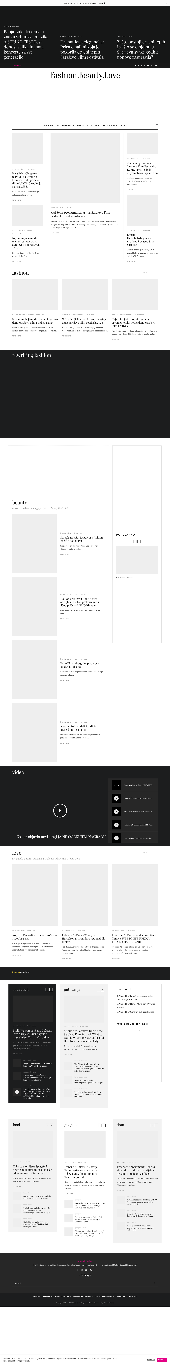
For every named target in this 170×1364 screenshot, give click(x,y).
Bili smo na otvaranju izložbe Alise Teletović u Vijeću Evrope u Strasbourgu (141, 598)
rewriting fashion (31, 354)
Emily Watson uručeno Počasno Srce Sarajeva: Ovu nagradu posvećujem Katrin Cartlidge (32, 1034)
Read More (55, 233)
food (16, 1124)
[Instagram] (141, 66)
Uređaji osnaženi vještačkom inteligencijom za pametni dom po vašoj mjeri (141, 1227)
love (94, 125)
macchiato (49, 125)
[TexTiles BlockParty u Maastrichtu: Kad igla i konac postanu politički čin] (121, 379)
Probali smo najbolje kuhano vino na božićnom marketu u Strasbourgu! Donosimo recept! (37, 1210)
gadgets (70, 1124)
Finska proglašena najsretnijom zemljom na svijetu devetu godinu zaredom (88, 1094)
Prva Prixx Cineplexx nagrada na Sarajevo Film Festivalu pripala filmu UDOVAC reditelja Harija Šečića (26, 180)
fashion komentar (26, 230)
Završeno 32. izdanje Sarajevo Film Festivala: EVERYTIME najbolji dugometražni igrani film (142, 168)
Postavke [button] (151, 1360)
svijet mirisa (72, 594)
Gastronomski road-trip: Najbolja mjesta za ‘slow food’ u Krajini (37, 1197)
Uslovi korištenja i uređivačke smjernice (74, 1296)
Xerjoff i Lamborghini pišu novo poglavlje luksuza (79, 665)
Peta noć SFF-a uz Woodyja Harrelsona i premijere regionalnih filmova (83, 938)
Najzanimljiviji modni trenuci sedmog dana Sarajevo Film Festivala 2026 (35, 321)
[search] (155, 1283)
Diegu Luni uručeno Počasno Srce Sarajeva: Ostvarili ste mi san (37, 1064)
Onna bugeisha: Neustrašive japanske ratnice (139, 1062)
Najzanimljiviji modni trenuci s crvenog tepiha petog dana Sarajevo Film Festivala (133, 322)
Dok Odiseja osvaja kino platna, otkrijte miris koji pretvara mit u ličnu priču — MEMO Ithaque (80, 602)
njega (69, 533)
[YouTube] (148, 66)
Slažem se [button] (161, 1360)
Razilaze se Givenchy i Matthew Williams (140, 1074)
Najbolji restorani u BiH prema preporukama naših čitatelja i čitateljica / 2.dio (36, 1224)
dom (120, 1124)
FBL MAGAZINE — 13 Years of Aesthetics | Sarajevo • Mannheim (85, 3)
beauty (81, 125)
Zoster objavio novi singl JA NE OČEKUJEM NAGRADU (61, 836)
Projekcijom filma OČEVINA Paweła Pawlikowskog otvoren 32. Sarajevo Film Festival (37, 1077)
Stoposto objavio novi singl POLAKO (141, 586)
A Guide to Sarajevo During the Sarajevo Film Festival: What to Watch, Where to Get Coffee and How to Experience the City (84, 1036)
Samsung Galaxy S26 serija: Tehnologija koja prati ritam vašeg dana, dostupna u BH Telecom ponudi (81, 1172)
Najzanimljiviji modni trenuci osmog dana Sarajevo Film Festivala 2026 (26, 243)
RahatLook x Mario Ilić (125, 577)
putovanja (72, 989)
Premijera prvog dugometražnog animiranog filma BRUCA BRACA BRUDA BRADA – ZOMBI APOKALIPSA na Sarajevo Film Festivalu (37, 1093)
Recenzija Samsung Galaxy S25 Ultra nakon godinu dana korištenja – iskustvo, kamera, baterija (90, 1205)
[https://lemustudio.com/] (85, 86)
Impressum (47, 1296)
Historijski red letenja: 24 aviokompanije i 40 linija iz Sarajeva (89, 1081)
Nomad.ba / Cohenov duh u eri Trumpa (136, 1012)
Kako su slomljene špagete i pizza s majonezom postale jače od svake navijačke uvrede (32, 1170)
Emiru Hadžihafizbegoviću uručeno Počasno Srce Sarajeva (140, 239)
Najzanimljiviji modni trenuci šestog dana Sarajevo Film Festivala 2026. (84, 321)
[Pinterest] (144, 66)
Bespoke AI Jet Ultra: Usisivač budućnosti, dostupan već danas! (141, 1215)
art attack (54, 208)
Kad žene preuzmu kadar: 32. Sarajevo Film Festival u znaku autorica (80, 214)
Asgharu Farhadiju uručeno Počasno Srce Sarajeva (34, 937)
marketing (121, 1296)
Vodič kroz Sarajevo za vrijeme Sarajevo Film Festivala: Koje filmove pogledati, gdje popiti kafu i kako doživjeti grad (89, 1067)
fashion (67, 125)
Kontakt (133, 1296)
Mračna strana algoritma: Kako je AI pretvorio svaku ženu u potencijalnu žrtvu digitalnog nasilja (90, 1233)
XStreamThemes (109, 1303)
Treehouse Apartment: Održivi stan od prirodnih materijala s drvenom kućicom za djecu (136, 1170)
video (123, 125)
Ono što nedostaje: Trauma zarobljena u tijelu (138, 635)
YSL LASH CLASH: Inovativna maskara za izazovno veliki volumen (142, 1050)
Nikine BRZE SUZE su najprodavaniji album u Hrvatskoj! (142, 610)
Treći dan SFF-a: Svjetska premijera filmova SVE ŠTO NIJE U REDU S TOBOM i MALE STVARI (134, 938)
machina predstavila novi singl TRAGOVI (140, 1038)
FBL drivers (110, 125)
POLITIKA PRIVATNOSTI (104, 1296)
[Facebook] (135, 66)
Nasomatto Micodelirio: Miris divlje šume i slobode (78, 728)
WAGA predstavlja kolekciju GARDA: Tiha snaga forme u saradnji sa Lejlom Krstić (142, 1202)
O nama (36, 1296)
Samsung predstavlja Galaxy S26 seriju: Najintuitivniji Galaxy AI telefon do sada (88, 1219)
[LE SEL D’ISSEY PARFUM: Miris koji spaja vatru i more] (58, 471)
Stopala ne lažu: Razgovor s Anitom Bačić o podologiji (81, 539)
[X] (138, 66)
